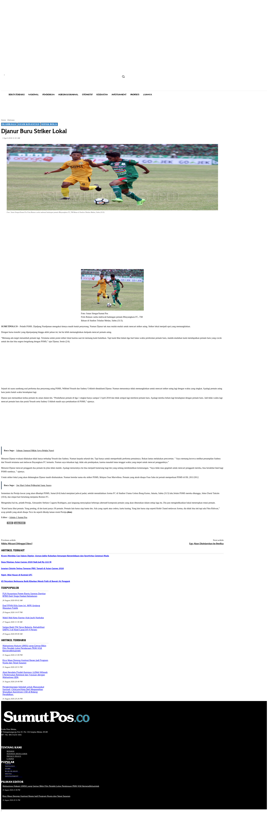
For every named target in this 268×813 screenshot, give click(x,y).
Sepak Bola (49, 124)
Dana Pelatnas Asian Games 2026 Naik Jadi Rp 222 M (26, 562)
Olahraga (11, 120)
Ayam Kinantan (28, 124)
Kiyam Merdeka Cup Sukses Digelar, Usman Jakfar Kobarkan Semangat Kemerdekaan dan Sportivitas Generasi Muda (55, 555)
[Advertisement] (134, 107)
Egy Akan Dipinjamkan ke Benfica (206, 543)
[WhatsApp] (56, 220)
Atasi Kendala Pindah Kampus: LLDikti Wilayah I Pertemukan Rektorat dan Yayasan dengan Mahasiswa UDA (25, 675)
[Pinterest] (46, 220)
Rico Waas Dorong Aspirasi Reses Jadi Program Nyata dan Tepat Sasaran (25, 661)
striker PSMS (19, 523)
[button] (123, 76)
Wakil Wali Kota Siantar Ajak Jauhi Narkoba (23, 617)
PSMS (10, 523)
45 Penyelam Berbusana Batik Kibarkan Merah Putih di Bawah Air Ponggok (35, 581)
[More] (66, 220)
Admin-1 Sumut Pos (18, 517)
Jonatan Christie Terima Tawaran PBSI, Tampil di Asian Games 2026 (32, 568)
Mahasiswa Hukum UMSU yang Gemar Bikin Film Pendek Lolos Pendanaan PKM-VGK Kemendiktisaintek (24, 648)
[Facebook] (26, 220)
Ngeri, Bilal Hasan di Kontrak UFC (16, 575)
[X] (36, 220)
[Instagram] (7, 740)
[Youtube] (17, 740)
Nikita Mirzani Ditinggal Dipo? (17, 543)
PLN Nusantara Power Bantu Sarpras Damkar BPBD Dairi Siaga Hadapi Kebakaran (24, 594)
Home (3, 120)
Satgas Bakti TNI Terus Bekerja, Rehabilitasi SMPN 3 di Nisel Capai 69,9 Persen (24, 628)
